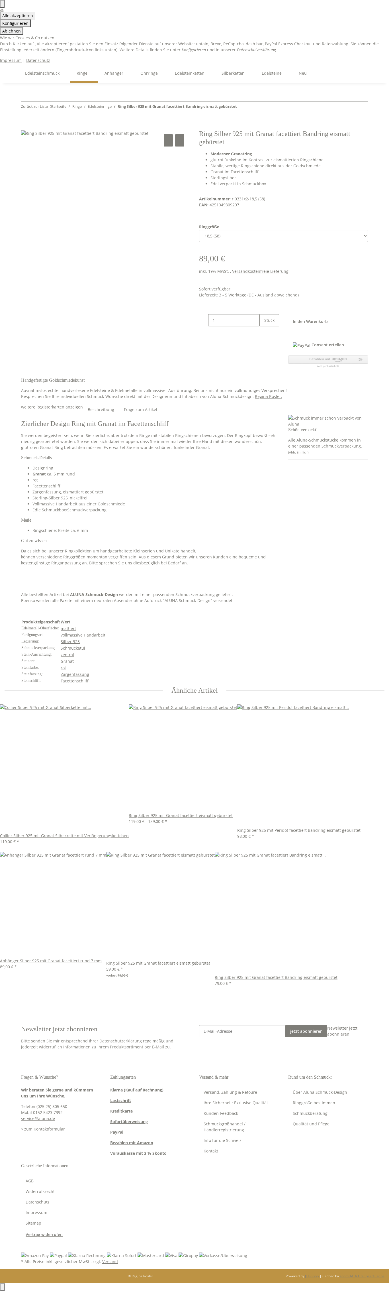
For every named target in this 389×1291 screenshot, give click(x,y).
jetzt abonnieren (306, 1031)
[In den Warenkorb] (25, 126)
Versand (110, 1261)
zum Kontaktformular (44, 1129)
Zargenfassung (75, 674)
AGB (30, 1181)
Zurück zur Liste (34, 106)
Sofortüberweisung (129, 1121)
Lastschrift (120, 1100)
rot (63, 667)
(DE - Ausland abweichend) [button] (273, 295)
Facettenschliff (75, 681)
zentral (67, 654)
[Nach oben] (2, 1287)
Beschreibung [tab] (101, 409)
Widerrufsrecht (40, 1191)
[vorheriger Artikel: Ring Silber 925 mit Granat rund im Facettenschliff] (241, 107)
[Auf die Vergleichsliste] (168, 140)
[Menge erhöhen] (264, 332)
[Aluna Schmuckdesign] (11, 73)
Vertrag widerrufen (44, 1234)
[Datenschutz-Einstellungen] (2, 4)
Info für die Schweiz (222, 1140)
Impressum (11, 60)
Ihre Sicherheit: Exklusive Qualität (236, 1102)
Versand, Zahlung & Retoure (230, 1092)
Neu (303, 73)
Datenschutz (38, 60)
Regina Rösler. (268, 396)
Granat (67, 661)
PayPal (116, 1132)
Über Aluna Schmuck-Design (320, 1092)
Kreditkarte (121, 1111)
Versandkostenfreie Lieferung (260, 271)
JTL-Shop (312, 1276)
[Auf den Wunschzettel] (179, 140)
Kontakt (211, 1151)
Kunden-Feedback (221, 1113)
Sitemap (33, 1223)
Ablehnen (11, 31)
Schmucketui (73, 648)
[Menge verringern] (203, 320)
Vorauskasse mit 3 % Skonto (138, 1153)
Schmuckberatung (310, 1113)
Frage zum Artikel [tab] (140, 409)
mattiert (68, 628)
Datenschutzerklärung (120, 1041)
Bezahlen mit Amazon (131, 1142)
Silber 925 (70, 641)
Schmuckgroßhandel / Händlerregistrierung (224, 1127)
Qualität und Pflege (311, 1124)
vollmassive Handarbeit (83, 635)
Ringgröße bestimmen (314, 1102)
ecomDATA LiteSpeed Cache (362, 1276)
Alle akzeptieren (17, 15)
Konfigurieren (15, 23)
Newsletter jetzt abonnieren (342, 1031)
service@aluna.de (38, 1118)
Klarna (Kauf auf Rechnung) (136, 1090)
